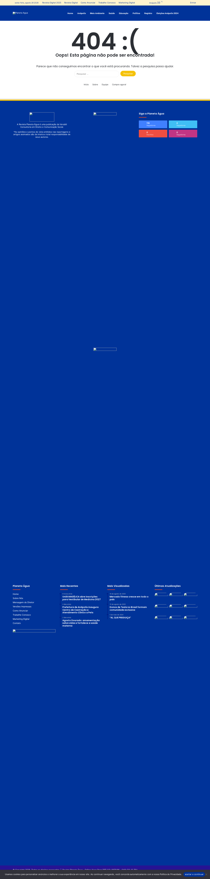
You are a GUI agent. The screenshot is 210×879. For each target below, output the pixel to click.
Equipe (105, 84)
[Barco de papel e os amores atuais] (190, 609)
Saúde (112, 13)
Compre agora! (119, 84)
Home (70, 13)
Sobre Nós (18, 598)
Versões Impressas (22, 606)
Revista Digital (71, 2)
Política (136, 13)
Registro (148, 13)
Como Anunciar (88, 2)
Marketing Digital (127, 2)
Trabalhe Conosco (107, 2)
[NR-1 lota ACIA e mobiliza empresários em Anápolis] (176, 598)
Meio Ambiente (97, 13)
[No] (206, 874)
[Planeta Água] (20, 13)
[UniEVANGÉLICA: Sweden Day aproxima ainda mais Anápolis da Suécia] (176, 621)
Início (86, 84)
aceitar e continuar (194, 874)
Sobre (95, 84)
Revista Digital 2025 (51, 2)
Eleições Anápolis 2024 (167, 13)
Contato (17, 623)
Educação (123, 13)
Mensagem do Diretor (23, 602)
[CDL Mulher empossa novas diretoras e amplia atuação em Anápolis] (190, 621)
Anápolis (81, 13)
